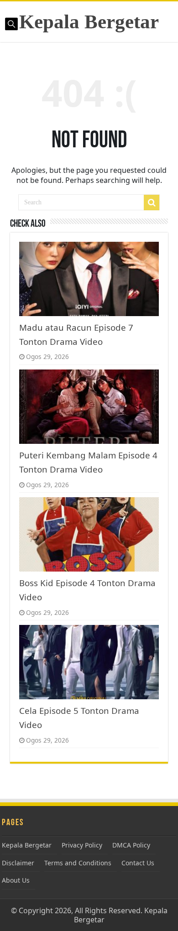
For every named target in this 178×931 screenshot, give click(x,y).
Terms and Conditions (77, 862)
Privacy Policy (82, 845)
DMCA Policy (131, 845)
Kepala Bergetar (89, 21)
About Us (16, 880)
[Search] (151, 202)
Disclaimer (18, 862)
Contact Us (137, 862)
